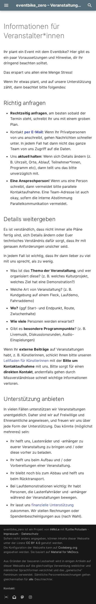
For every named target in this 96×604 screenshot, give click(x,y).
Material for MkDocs (64, 552)
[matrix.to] (6, 596)
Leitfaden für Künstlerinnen (26, 360)
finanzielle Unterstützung (52, 505)
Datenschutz (29, 533)
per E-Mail (33, 132)
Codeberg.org (67, 547)
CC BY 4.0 (33, 543)
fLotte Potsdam (76, 529)
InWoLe (54, 529)
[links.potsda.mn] (22, 596)
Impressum (11, 533)
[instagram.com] (30, 596)
